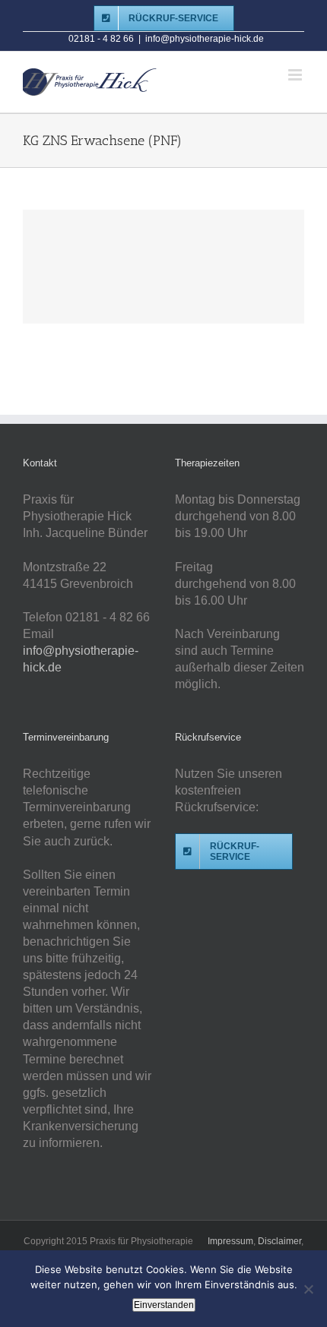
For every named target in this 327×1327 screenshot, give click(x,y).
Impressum (230, 1241)
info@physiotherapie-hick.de (204, 38)
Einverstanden (164, 1305)
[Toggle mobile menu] (296, 75)
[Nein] (308, 1289)
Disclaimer (279, 1241)
